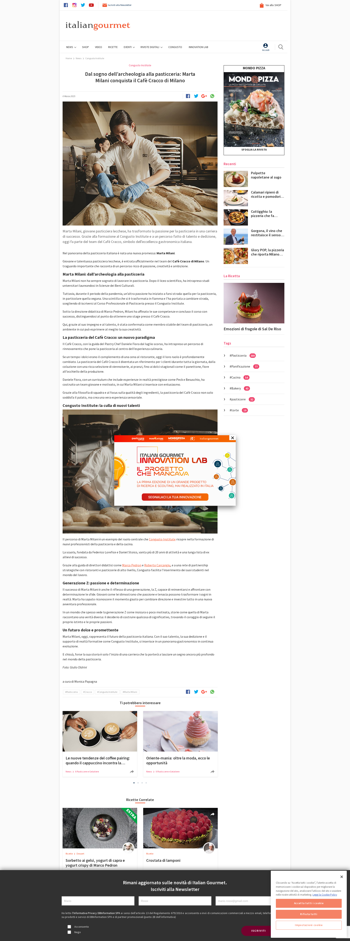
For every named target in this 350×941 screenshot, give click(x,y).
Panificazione (244, 366)
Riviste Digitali (150, 47)
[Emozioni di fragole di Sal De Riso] (254, 303)
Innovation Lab (198, 47)
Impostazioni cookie (308, 925)
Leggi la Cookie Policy (325, 894)
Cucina (239, 377)
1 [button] (134, 783)
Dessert (80, 853)
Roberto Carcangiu (157, 565)
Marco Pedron (131, 565)
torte (238, 410)
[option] (100, 744)
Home (69, 58)
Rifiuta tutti (308, 914)
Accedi (265, 49)
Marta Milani (130, 691)
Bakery (239, 388)
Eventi (128, 47)
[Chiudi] (341, 876)
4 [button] (146, 783)
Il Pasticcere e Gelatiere (87, 771)
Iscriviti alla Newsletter (119, 4)
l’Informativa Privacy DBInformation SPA (96, 913)
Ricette (69, 853)
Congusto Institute (94, 58)
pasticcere (242, 399)
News (70, 47)
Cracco (88, 691)
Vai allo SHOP (273, 5)
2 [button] (138, 783)
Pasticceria (72, 691)
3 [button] (142, 783)
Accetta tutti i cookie (308, 903)
